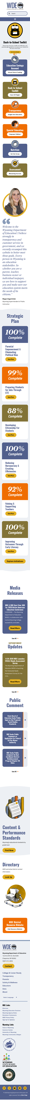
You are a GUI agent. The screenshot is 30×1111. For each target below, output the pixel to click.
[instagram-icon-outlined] (25, 1087)
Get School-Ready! (15, 52)
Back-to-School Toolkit (15, 42)
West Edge (24, 1095)
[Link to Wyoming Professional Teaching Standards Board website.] (15, 1044)
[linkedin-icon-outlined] (19, 1087)
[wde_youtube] (14, 1087)
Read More (15, 628)
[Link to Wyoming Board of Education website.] (15, 1060)
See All (14, 638)
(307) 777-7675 (7, 961)
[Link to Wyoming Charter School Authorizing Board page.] (15, 1075)
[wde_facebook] (4, 1087)
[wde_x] (9, 1087)
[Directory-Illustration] (9, 945)
